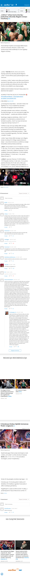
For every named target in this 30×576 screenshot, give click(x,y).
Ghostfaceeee (7, 508)
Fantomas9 (6, 230)
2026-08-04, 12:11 (19, 561)
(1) (6, 559)
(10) (17, 559)
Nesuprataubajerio (8, 279)
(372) (20, 391)
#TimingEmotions (18, 96)
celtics (7, 187)
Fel (5, 272)
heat (5, 187)
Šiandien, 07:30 (19, 393)
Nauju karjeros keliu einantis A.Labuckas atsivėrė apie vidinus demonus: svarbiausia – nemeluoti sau (22, 554)
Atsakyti (5, 210)
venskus (5, 493)
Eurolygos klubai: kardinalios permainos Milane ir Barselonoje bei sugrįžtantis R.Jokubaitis (7, 393)
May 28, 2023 (10, 101)
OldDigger (6, 239)
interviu (3, 559)
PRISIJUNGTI (26, 5)
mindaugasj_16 (12, 312)
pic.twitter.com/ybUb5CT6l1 (8, 98)
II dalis (10, 396)
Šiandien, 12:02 (4, 398)
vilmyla (6, 214)
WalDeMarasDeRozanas (9, 257)
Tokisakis (6, 264)
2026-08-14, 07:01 (4, 561)
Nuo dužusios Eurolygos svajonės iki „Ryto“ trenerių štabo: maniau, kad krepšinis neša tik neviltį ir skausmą (7, 554)
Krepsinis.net (7, 42)
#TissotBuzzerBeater (6, 96)
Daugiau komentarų (15, 350)
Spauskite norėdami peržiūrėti (10, 241)
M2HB (5, 202)
